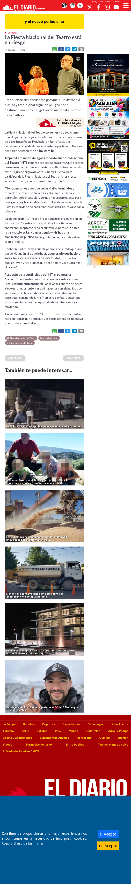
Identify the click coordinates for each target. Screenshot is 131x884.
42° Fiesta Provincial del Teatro (21, 338)
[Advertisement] (109, 32)
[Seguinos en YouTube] (116, 7)
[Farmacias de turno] (80, 6)
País (58, 731)
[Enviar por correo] (81, 49)
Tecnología (95, 724)
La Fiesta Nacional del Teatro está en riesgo (43, 39)
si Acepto (108, 834)
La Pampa (9, 724)
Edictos (42, 731)
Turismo (8, 731)
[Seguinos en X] (89, 7)
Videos (7, 744)
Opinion (123, 737)
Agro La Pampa (118, 731)
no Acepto (108, 845)
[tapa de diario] (72, 6)
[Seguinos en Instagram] (107, 7)
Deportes (48, 724)
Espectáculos (72, 724)
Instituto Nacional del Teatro (19, 343)
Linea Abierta (119, 724)
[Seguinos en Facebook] (98, 7)
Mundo (73, 731)
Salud (25, 731)
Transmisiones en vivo (113, 744)
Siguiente (74, 358)
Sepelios (29, 724)
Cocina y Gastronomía (17, 737)
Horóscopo (84, 737)
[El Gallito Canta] (64, 6)
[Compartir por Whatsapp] (54, 49)
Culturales (93, 731)
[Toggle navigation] (126, 5)
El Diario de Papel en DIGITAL (22, 751)
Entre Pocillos (75, 744)
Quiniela (104, 737)
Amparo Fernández (49, 338)
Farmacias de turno (39, 744)
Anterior (15, 358)
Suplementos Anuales (54, 737)
